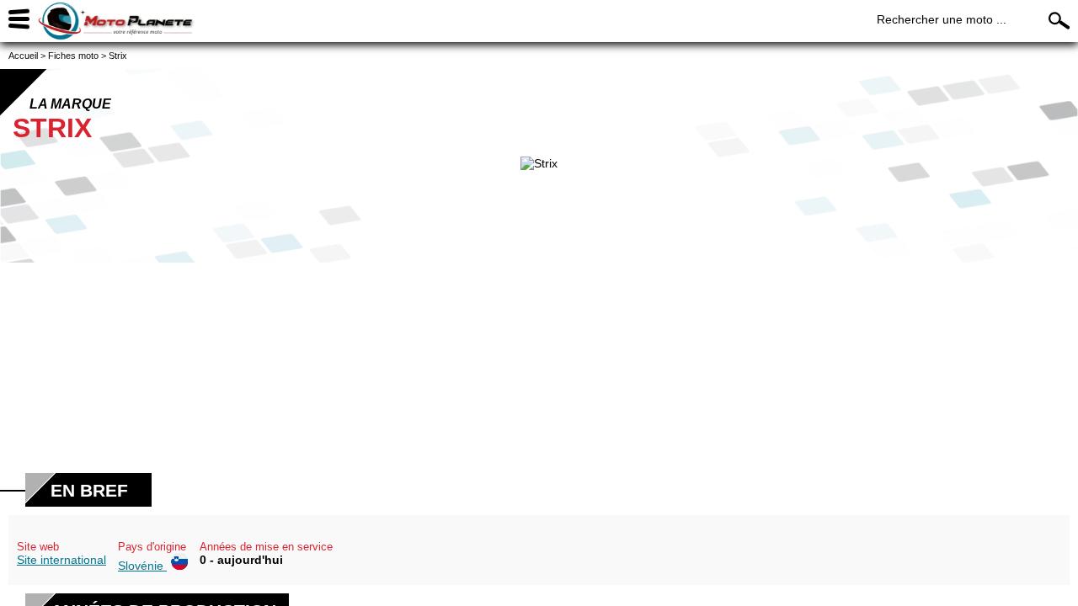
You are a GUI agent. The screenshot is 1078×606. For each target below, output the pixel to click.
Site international (61, 559)
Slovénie (142, 565)
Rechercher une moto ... (941, 19)
